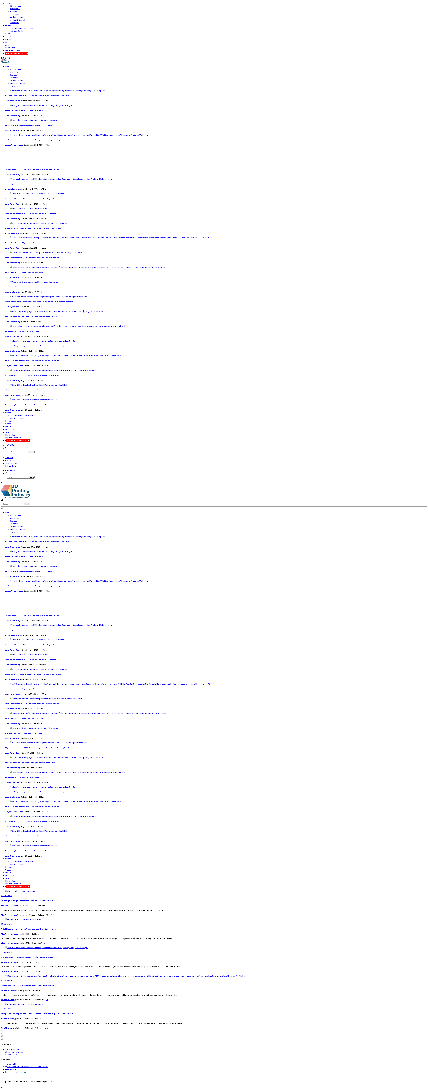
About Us (9, 457)
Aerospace (15, 8)
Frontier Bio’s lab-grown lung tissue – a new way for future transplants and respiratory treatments (39, 346)
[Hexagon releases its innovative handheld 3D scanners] (41, 105)
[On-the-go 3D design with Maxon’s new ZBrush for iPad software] (20, 891)
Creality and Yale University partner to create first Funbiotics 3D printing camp (32, 257)
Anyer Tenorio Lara (14, 145)
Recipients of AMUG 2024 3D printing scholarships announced (26, 243)
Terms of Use (11, 463)
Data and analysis (13, 50)
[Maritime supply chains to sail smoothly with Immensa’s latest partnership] (33, 400)
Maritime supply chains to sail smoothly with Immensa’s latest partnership (31, 405)
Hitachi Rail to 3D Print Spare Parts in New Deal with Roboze (25, 390)
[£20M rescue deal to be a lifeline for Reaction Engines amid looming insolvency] (25, 164)
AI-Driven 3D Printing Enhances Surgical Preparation (22, 331)
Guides (10, 25)
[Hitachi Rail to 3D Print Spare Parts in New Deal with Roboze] (39, 385)
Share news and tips (14, 1052)
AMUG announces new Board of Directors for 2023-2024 (24, 272)
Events (8, 39)
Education (14, 14)
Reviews (8, 34)
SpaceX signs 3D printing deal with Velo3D (19, 184)
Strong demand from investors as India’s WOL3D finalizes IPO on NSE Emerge (31, 213)
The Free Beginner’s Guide (21, 28)
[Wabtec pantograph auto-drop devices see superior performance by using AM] (53, 370)
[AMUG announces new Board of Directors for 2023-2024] (88, 267)
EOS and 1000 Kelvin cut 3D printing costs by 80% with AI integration (28, 985)
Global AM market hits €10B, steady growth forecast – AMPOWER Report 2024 (31, 316)
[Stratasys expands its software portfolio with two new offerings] (46, 947)
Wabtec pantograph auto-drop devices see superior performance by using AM (32, 375)
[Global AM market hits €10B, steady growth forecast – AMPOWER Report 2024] (56, 311)
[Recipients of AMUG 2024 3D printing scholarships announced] (110, 238)
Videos (8, 36)
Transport (14, 22)
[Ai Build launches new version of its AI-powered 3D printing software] (23, 919)
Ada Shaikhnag (12, 101)
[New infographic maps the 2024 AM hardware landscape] (34, 282)
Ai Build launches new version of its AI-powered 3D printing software (28, 929)
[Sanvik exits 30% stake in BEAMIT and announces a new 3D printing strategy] (37, 194)
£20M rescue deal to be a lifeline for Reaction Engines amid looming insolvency (32, 169)
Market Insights (16, 17)
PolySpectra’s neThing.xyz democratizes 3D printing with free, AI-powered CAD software (37, 1014)
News (9, 3)
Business (13, 11)
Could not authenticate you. (27, 1066)
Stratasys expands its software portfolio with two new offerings (27, 957)
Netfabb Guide (16, 31)
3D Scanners (15, 6)
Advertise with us (12, 1049)
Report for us (11, 1055)
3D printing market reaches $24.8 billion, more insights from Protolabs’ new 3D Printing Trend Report (39, 302)
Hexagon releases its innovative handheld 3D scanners (24, 110)
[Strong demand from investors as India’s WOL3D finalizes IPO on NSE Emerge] (29, 208)
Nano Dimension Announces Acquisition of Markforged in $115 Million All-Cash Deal (33, 228)
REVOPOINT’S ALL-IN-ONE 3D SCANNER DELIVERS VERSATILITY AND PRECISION (30, 125)
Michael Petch (12, 189)
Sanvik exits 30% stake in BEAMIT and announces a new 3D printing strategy (30, 199)
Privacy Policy (11, 466)
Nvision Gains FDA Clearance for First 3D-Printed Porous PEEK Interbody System (32, 360)
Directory (9, 42)
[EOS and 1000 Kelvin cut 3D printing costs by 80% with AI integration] (125, 976)
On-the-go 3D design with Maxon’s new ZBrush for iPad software (27, 901)
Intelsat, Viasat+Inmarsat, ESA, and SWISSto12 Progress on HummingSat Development (34, 140)
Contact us (10, 460)
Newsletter (10, 48)
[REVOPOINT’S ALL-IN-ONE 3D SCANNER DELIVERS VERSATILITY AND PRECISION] (33, 120)
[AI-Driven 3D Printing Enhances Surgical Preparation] (68, 326)
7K (16, 1072)
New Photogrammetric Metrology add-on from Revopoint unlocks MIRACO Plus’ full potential (37, 96)
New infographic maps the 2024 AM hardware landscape (24, 287)
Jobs (7, 45)
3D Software (6, 895)
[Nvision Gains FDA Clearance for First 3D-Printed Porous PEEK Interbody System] (66, 355)
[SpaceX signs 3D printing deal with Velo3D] (61, 179)
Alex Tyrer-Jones (13, 204)
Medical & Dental (17, 20)
